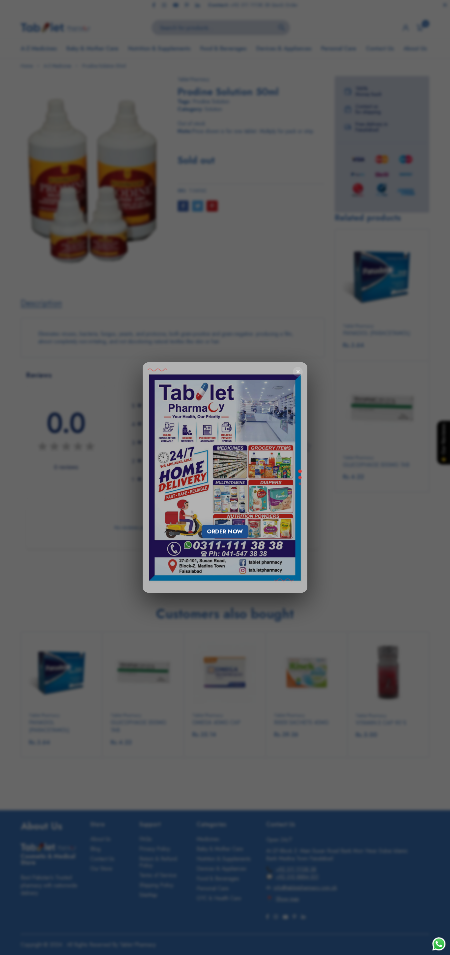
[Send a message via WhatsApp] (439, 944)
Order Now (225, 531)
